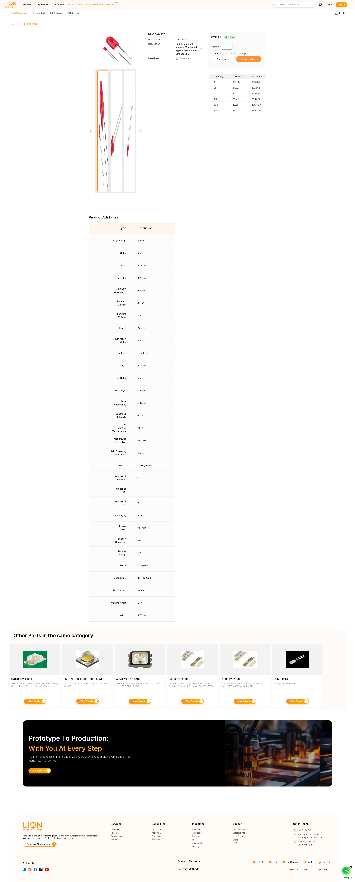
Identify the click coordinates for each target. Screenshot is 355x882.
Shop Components (94, 4)
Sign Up (341, 4)
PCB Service (73, 13)
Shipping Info (239, 833)
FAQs (235, 843)
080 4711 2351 (304, 829)
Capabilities (42, 4)
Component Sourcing (116, 837)
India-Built (41, 13)
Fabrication (116, 829)
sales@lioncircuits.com (62, 838)
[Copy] (167, 34)
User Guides (239, 836)
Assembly (115, 833)
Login (329, 4)
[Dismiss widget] (350, 867)
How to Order (239, 829)
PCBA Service (56, 13)
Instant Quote (75, 4)
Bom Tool (110, 4)
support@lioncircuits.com (310, 837)
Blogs (235, 840)
